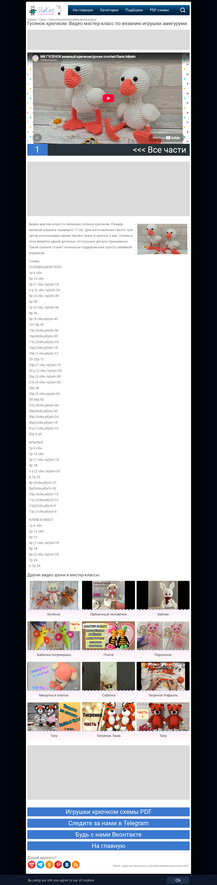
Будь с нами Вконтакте (108, 834)
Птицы (42, 19)
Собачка (108, 695)
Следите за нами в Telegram (108, 823)
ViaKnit (46, 12)
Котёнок (54, 614)
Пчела (109, 655)
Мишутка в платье (54, 695)
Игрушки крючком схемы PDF (109, 811)
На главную (83, 10)
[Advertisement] (108, 39)
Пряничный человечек (108, 614)
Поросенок (163, 655)
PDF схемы (159, 10)
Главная (31, 19)
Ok (178, 880)
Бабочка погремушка (54, 655)
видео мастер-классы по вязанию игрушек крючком (151, 866)
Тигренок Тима (109, 736)
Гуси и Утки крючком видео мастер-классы (72, 19)
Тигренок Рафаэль (163, 695)
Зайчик (163, 614)
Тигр (53, 736)
